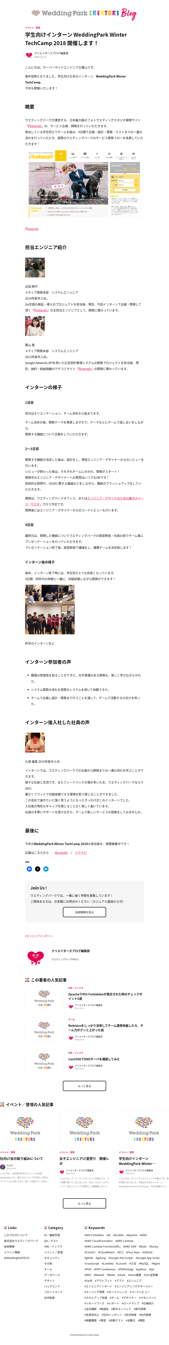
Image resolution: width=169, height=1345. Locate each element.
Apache (132, 1234)
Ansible (119, 1234)
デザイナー (129, 1297)
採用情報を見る (84, 912)
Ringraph (85, 368)
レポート (114, 1303)
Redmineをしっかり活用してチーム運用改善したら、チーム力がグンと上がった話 (105, 1027)
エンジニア (135, 1280)
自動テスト (116, 1320)
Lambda (108, 1263)
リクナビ (81, 852)
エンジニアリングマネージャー (134, 1286)
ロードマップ (131, 1303)
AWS (144, 1234)
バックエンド (52, 1286)
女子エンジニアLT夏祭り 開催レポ (84, 1161)
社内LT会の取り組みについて (21, 1158)
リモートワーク (95, 1303)
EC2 (121, 1252)
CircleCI (90, 1252)
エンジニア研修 (95, 1291)
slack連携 (135, 1274)
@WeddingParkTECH (16, 1257)
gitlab (89, 1257)
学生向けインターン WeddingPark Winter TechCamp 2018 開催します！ (142, 1163)
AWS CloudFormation (99, 1240)
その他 (48, 1263)
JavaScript (92, 1263)
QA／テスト (51, 1240)
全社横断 (91, 1308)
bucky (154, 1246)
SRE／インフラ (53, 1246)
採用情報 (9, 1246)
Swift (89, 1280)
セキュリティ (52, 1257)
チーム (48, 1269)
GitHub (148, 1252)
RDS (88, 1274)
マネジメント (148, 1297)
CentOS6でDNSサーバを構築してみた (94, 1059)
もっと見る (84, 1086)
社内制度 (49, 1297)
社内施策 (146, 1314)
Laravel (122, 1263)
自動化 (131, 1320)
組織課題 (91, 1320)
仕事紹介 (148, 1303)
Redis (111, 1274)
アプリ (120, 1280)
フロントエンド (53, 1291)
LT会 (133, 1263)
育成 (103, 1320)
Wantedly (61, 852)
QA (152, 1269)
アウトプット (104, 1280)
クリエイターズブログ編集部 (51, 53)
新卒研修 (140, 1308)
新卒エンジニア (122, 1308)
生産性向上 (92, 1314)
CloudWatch (107, 1252)
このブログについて (16, 1234)
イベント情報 (12, 1252)
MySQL (144, 1263)
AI (109, 1234)
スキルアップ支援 (96, 1297)
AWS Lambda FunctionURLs (103, 1246)
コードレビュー (140, 1291)
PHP (88, 1269)
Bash (143, 1246)
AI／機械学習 (52, 1234)
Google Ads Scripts (121, 1257)
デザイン (49, 1280)
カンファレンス (118, 1291)
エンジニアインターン (40, 935)
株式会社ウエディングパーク (21, 1240)
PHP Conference (105, 1269)
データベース (52, 1274)
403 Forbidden (95, 1234)
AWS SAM (130, 1246)
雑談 (142, 1320)
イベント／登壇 (32, 27)
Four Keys (134, 1252)
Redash (99, 1274)
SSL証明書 (151, 1274)
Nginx (156, 1263)
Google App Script (148, 1257)
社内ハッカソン (112, 1314)
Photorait (34, 126)
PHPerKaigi (126, 1269)
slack (122, 1274)
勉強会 (105, 1308)
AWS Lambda (125, 1240)
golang (101, 1257)
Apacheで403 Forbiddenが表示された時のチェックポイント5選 (105, 996)
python (141, 1269)
